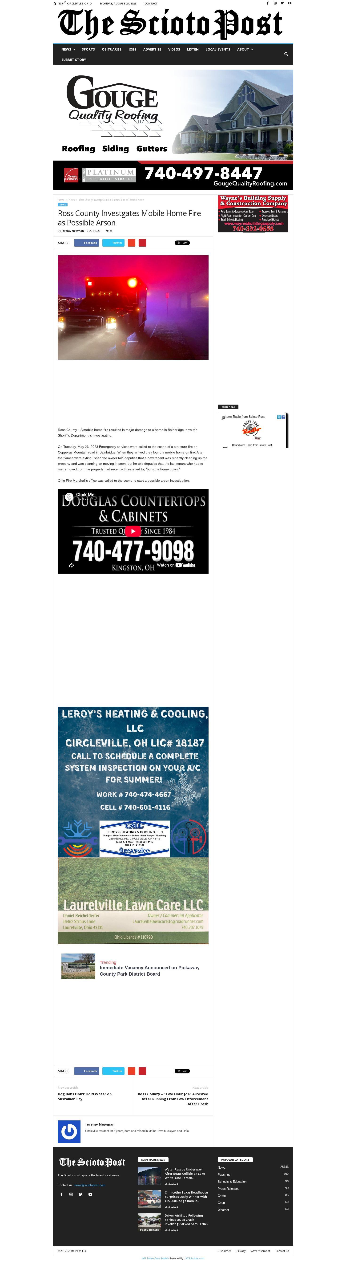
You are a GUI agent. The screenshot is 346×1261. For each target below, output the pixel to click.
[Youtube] (290, 3)
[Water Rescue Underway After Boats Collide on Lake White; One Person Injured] (149, 1176)
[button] (286, 54)
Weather (223, 1210)
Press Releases (228, 1188)
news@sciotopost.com (89, 1185)
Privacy (241, 1251)
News (66, 49)
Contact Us (282, 1251)
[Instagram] (275, 3)
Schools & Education (232, 1181)
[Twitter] (282, 3)
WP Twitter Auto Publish (155, 1258)
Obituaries (111, 49)
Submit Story (73, 59)
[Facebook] (268, 3)
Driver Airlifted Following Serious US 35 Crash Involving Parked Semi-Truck (186, 1219)
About (243, 49)
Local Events (218, 49)
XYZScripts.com (194, 1258)
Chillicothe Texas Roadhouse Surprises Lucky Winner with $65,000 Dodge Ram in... (186, 1196)
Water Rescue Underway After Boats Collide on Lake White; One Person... (185, 1173)
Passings (224, 1174)
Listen (193, 49)
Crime (222, 1196)
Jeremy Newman (73, 230)
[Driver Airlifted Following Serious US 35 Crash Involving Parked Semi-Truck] (149, 1222)
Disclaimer (224, 1251)
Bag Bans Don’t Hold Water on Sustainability (85, 1096)
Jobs (132, 49)
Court (221, 1203)
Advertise (152, 49)
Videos (174, 49)
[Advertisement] (133, 394)
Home (61, 199)
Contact (151, 3)
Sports (88, 49)
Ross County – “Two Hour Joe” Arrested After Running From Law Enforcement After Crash (173, 1099)
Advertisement (260, 1251)
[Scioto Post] (173, 25)
